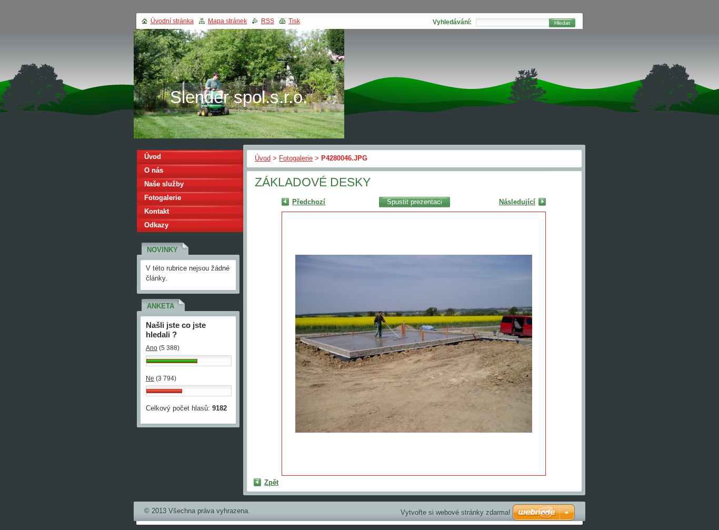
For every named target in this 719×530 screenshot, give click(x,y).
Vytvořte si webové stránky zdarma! (456, 512)
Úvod (263, 158)
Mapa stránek (227, 21)
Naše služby (164, 184)
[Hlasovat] (171, 361)
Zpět (271, 482)
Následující (517, 202)
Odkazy (156, 225)
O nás (153, 170)
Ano (151, 348)
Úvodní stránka (172, 21)
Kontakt (156, 211)
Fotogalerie (296, 158)
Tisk (294, 21)
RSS (267, 21)
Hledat (562, 23)
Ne (150, 378)
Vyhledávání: (452, 22)
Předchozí (308, 202)
